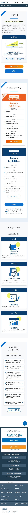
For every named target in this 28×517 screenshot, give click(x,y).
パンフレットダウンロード (14, 449)
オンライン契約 (14, 457)
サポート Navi (4, 503)
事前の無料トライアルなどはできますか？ (13, 389)
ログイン (17, 499)
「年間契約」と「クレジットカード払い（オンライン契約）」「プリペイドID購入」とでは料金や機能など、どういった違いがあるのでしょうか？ (13, 375)
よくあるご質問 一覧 (14, 410)
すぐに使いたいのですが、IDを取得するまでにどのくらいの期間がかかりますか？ (13, 396)
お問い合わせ (14, 440)
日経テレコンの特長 (19, 485)
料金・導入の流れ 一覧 (6, 5)
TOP (2, 482)
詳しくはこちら (14, 196)
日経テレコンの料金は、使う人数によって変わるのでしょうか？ (13, 367)
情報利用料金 (20, 59)
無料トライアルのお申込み (6, 492)
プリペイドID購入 (4, 499)
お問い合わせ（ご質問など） (21, 492)
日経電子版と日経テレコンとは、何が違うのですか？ (13, 383)
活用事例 (17, 488)
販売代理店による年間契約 (14, 473)
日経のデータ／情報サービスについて (21, 504)
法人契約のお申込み (5, 496)
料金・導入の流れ (4, 488)
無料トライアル (14, 141)
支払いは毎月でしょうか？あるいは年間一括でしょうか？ (13, 403)
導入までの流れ (10, 59)
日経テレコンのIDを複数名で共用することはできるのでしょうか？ (13, 361)
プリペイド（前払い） (14, 465)
